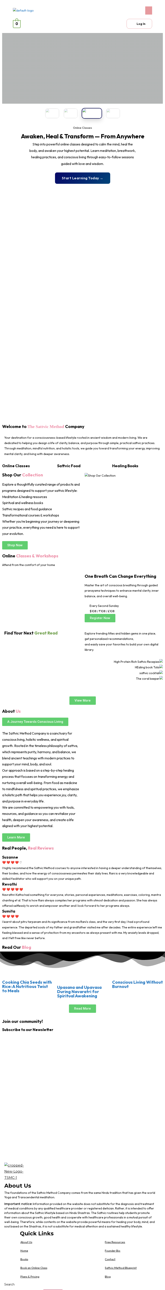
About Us (26, 1242)
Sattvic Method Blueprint (121, 1267)
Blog (108, 1276)
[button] (118, 10)
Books (24, 1259)
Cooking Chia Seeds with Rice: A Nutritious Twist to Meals (27, 986)
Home (24, 1250)
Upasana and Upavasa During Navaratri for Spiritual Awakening (79, 991)
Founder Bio (112, 1250)
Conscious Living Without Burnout (137, 984)
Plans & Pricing (29, 1276)
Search (9, 1284)
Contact (110, 1259)
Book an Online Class (33, 1267)
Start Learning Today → (82, 178)
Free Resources (115, 1242)
